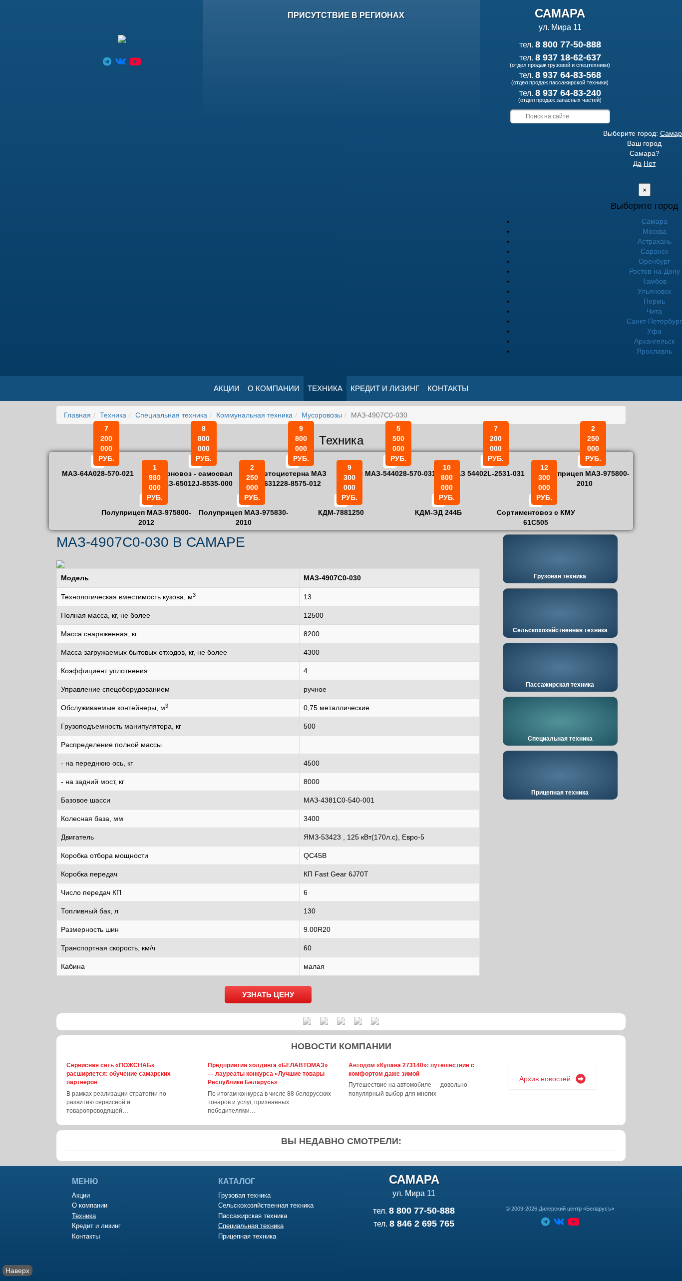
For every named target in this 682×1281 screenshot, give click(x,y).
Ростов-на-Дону (654, 271)
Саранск (654, 251)
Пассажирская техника (560, 684)
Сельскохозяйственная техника (560, 630)
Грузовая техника (560, 576)
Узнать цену (268, 994)
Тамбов (654, 281)
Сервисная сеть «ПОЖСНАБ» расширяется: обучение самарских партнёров (118, 1074)
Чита (654, 311)
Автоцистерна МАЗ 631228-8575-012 (293, 471)
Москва (655, 231)
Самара (655, 221)
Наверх (17, 1271)
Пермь (654, 301)
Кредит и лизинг (384, 388)
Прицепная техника (560, 792)
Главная (77, 415)
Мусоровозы (322, 415)
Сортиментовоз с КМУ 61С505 (536, 510)
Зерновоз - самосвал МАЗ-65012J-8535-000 (195, 471)
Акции (227, 388)
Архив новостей (545, 1079)
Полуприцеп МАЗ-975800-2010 (585, 471)
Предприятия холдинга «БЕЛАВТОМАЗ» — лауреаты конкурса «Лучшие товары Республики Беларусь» (268, 1074)
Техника (325, 388)
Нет (650, 163)
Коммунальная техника (254, 415)
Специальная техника (171, 415)
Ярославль (654, 351)
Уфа (654, 331)
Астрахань (655, 241)
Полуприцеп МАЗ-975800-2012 (146, 510)
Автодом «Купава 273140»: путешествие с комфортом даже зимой (411, 1069)
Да (637, 163)
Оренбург (654, 261)
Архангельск (654, 341)
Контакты (447, 388)
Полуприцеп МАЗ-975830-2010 (244, 510)
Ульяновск (654, 291)
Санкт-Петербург (654, 321)
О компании (274, 388)
